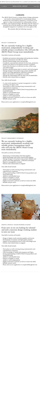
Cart (36, 6)
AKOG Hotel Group (20, 6)
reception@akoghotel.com (28, 102)
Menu (5, 6)
